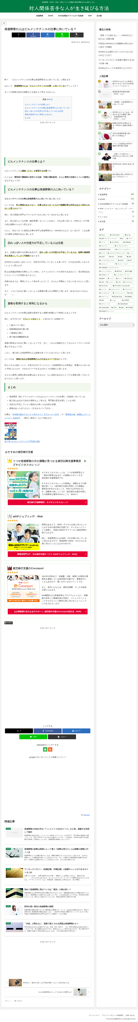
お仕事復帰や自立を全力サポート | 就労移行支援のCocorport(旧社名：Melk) (47, 611)
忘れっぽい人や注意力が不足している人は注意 (44, 111)
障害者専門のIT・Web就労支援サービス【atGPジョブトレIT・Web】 (47, 554)
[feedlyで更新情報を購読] (45, 749)
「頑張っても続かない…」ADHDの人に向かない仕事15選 (115, 37)
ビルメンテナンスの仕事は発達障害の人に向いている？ (48, 108)
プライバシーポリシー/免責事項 (112, 1015)
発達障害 (9, 623)
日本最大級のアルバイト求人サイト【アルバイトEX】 (36, 414)
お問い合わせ (130, 1015)
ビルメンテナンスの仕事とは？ (37, 105)
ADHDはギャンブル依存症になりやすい (115, 68)
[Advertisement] (48, 60)
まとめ (27, 118)
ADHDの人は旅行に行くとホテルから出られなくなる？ (115, 53)
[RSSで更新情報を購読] (50, 749)
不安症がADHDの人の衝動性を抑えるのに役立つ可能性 (115, 45)
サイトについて (94, 1015)
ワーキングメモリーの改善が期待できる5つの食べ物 (116, 62)
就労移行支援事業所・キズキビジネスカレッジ (47, 502)
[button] (77, 35)
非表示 (49, 99)
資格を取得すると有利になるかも (38, 114)
